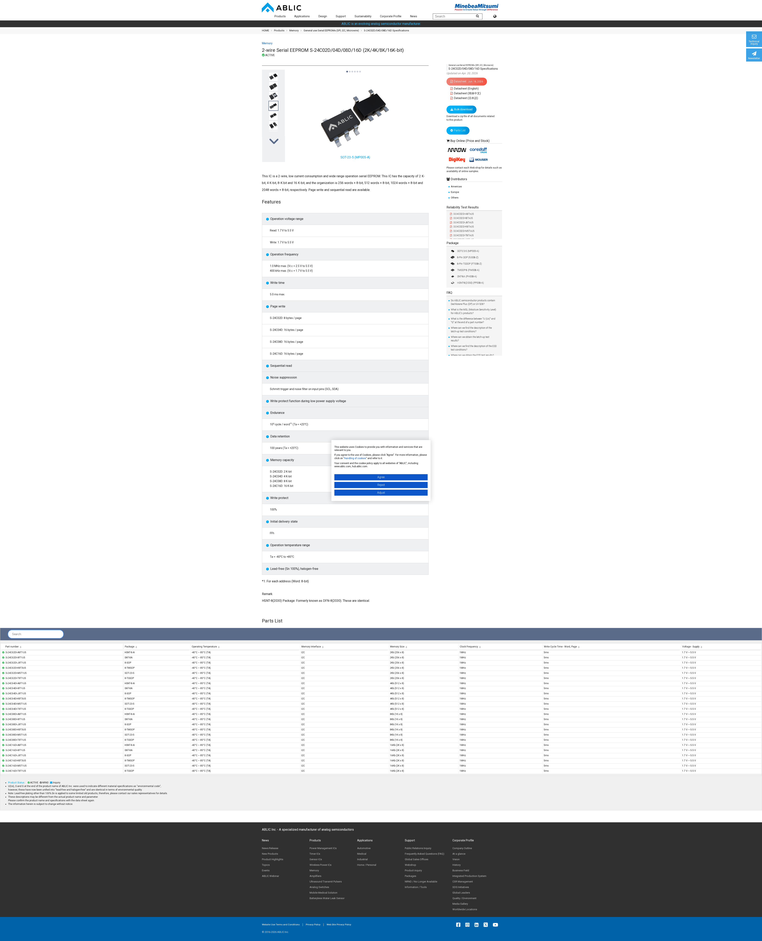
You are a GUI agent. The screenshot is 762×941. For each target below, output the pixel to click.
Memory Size (397, 646)
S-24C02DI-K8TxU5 (463, 226)
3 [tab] (352, 70)
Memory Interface (311, 646)
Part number (12, 646)
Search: (17, 634)
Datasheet (468, 81)
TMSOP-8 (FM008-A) (468, 270)
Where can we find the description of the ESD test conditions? (474, 348)
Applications (302, 16)
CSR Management (462, 881)
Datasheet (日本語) (465, 98)
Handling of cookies (355, 458)
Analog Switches (319, 887)
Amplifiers (315, 876)
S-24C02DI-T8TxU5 (463, 235)
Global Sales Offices (416, 859)
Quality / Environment (464, 898)
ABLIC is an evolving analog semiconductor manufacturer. (381, 24)
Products (280, 16)
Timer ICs (315, 853)
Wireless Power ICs (320, 864)
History (456, 864)
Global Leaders (461, 892)
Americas (456, 186)
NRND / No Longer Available (421, 881)
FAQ (449, 293)
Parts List (460, 130)
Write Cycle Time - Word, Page (560, 646)
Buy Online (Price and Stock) (470, 141)
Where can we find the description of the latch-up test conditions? (471, 330)
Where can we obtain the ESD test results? (472, 355)
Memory (294, 30)
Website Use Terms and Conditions (281, 924)
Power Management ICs (323, 848)
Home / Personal (366, 864)
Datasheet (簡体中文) (467, 93)
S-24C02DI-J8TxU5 (463, 222)
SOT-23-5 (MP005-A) (468, 251)
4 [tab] (354, 70)
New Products (270, 853)
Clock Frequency (469, 646)
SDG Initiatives (460, 887)
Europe (455, 192)
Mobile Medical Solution (323, 892)
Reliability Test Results (462, 207)
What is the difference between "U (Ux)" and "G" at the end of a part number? (473, 320)
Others (454, 197)
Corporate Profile (390, 16)
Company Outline (462, 848)
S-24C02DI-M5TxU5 (463, 231)
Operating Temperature (204, 646)
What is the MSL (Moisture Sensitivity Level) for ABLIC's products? (473, 311)
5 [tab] (357, 70)
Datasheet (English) (466, 88)
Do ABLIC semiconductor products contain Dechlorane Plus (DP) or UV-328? (473, 302)
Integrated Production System (469, 876)
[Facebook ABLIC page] (459, 924)
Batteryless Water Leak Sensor (327, 898)
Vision (456, 859)
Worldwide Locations (464, 909)
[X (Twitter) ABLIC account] (487, 924)
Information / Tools (416, 887)
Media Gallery (460, 903)
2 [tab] (349, 70)
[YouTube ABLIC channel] (496, 924)
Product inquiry (413, 870)
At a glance (458, 853)
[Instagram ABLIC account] (468, 924)
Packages (410, 876)
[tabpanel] (273, 115)
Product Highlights (272, 859)
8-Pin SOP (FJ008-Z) (467, 257)
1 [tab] (347, 70)
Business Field (460, 870)
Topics (266, 864)
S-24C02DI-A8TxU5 (463, 214)
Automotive (363, 848)
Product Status (16, 782)
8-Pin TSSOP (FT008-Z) (469, 263)
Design (322, 16)
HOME (265, 30)
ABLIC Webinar (270, 876)
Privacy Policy (313, 924)
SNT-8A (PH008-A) (467, 276)
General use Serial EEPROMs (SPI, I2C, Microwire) (331, 30)
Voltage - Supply (690, 646)
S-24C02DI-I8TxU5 (463, 218)
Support (341, 16)
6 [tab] (360, 70)
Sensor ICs (316, 859)
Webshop (410, 864)
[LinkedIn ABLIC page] (477, 924)
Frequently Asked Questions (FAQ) (424, 853)
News (413, 16)
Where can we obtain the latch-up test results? (470, 339)
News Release (270, 848)
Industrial (362, 859)
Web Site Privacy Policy (339, 924)
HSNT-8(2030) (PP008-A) (470, 282)
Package (452, 243)
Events (265, 870)
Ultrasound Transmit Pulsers (326, 881)
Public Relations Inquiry (418, 848)
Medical (361, 853)
